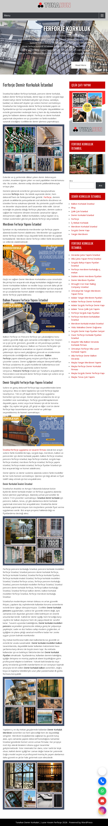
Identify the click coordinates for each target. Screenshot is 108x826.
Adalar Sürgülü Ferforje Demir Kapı (87, 305)
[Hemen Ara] (102, 781)
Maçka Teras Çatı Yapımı (83, 377)
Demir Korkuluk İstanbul (82, 215)
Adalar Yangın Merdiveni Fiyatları (86, 297)
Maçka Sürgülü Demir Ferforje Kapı (87, 373)
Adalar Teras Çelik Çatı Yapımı (85, 309)
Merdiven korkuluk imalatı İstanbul (87, 323)
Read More (80, 65)
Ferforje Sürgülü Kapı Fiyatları (85, 312)
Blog (73, 207)
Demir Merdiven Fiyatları (83, 280)
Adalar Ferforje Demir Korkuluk (86, 301)
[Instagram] (102, 811)
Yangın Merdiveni (79, 234)
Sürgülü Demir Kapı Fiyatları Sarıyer (88, 331)
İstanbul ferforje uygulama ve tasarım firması (24, 449)
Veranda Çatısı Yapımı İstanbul (85, 254)
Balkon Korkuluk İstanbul (82, 203)
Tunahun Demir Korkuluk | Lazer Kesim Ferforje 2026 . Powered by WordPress (54, 822)
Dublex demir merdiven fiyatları (86, 276)
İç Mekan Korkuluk (79, 222)
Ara (71, 180)
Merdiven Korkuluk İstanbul (84, 226)
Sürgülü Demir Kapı (80, 230)
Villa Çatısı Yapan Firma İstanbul (86, 258)
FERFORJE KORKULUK (66, 28)
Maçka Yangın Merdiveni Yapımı (86, 362)
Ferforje (47, 197)
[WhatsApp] (102, 791)
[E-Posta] (102, 801)
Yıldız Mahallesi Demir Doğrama (86, 327)
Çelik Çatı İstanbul (79, 211)
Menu (7, 15)
